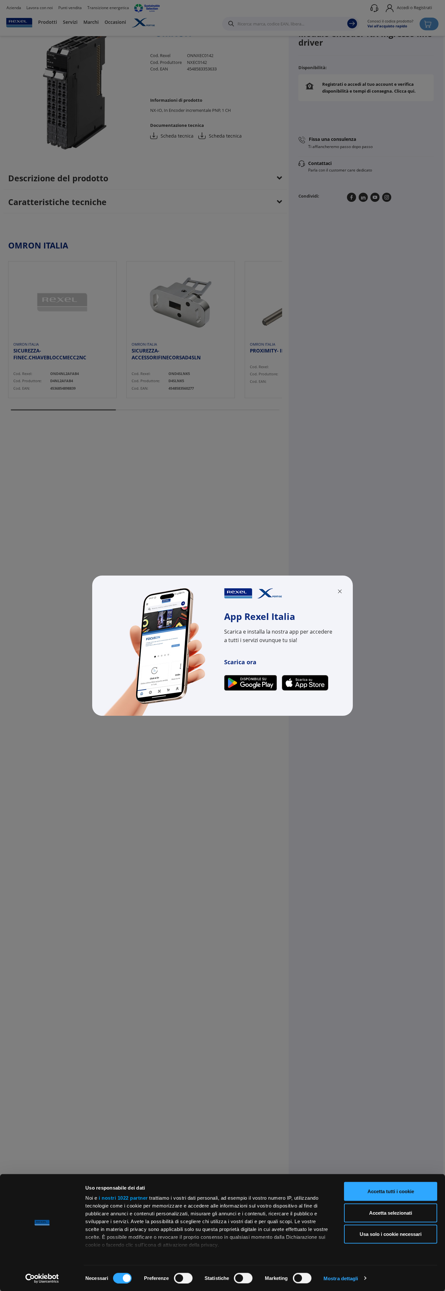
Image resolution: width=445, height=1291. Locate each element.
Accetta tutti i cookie (390, 1191)
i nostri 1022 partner (123, 1198)
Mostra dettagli (340, 1278)
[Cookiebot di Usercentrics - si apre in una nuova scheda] (42, 1278)
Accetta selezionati (390, 1212)
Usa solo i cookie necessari (391, 1234)
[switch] (183, 1278)
